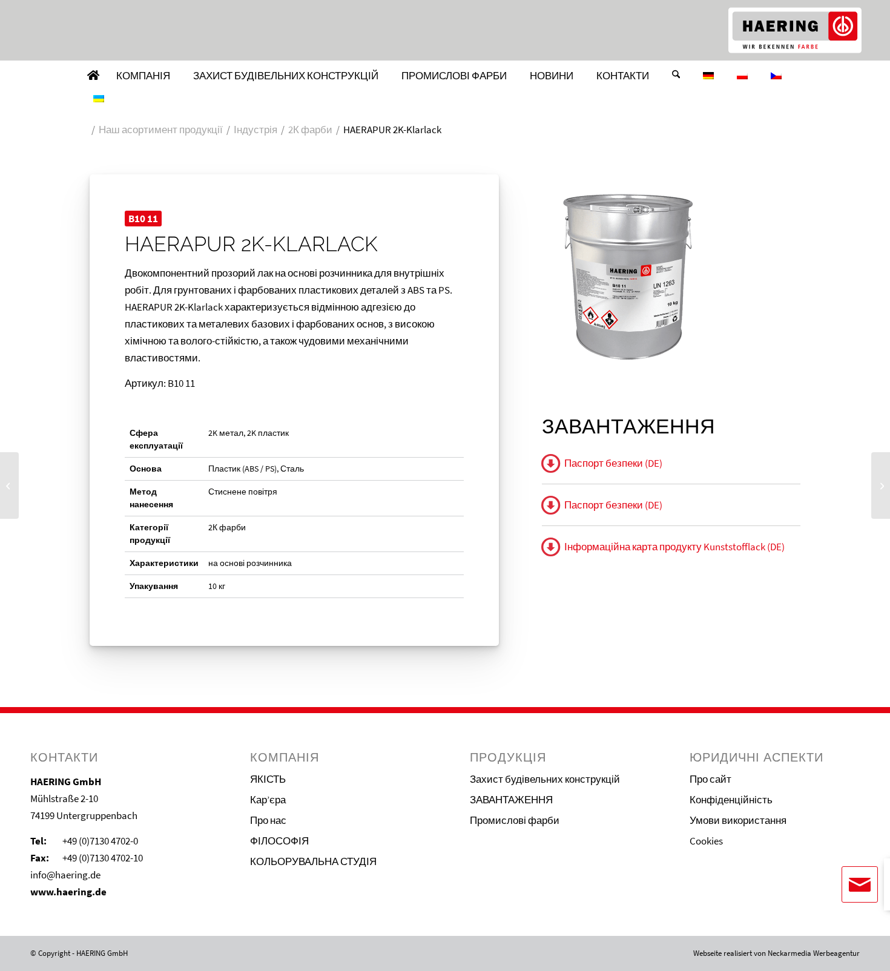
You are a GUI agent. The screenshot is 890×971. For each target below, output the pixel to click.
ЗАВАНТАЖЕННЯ (511, 799)
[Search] (676, 75)
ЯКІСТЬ (268, 779)
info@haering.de (65, 874)
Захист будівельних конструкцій (545, 779)
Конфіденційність (731, 799)
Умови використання (738, 820)
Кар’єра (268, 799)
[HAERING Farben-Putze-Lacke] (795, 30)
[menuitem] (93, 75)
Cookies (706, 841)
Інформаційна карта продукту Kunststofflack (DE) (674, 546)
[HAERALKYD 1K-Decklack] (880, 485)
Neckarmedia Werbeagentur (814, 953)
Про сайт (710, 779)
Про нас (268, 820)
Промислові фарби (514, 820)
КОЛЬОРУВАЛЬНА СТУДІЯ (313, 861)
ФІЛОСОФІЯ (279, 841)
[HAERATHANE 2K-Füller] (9, 485)
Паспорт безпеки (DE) (613, 463)
